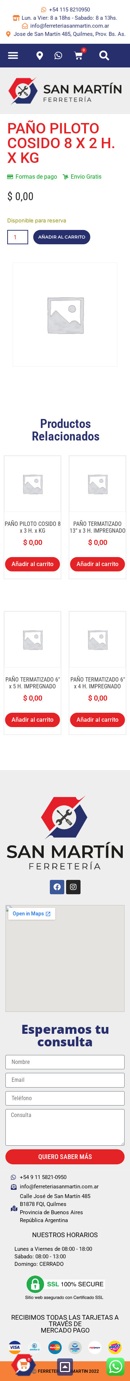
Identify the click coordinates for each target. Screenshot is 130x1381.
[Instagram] (73, 887)
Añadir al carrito (61, 237)
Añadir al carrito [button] (32, 564)
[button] (13, 56)
